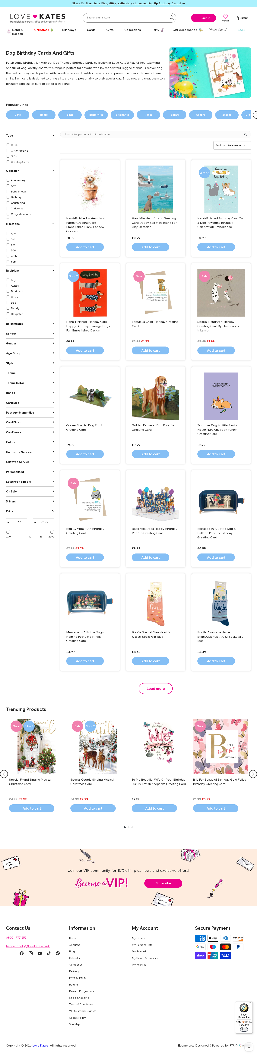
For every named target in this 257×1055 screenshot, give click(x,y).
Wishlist (225, 20)
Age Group (13, 353)
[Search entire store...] (172, 17)
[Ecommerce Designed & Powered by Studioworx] (240, 1045)
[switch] (244, 1029)
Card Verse (13, 432)
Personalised (15, 472)
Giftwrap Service (18, 462)
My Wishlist (139, 964)
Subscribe (163, 883)
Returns (73, 984)
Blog (72, 951)
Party (155, 30)
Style (9, 363)
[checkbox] (29, 145)
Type (9, 135)
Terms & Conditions (81, 1004)
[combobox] (129, 17)
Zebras (226, 114)
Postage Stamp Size (20, 412)
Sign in (205, 18)
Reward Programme (81, 991)
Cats (18, 114)
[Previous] (4, 774)
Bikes (70, 114)
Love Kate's (40, 1045)
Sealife (200, 114)
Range (10, 393)
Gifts (110, 30)
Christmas (41, 30)
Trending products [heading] (26, 709)
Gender (11, 343)
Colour (10, 442)
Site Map (74, 1024)
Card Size (12, 403)
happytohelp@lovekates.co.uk (28, 946)
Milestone (13, 224)
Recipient (12, 270)
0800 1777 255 (16, 937)
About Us (74, 945)
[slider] (8, 532)
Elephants (122, 114)
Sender (11, 333)
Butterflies (96, 114)
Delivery (74, 971)
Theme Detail (15, 383)
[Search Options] (247, 134)
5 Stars (11, 501)
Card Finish (13, 422)
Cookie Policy (77, 1017)
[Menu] (250, 1003)
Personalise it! (217, 29)
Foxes (148, 114)
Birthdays (69, 30)
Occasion (12, 171)
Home (73, 938)
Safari (175, 114)
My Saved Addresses (145, 958)
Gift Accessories (185, 30)
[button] (43, 30)
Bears (44, 114)
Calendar (74, 958)
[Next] (253, 774)
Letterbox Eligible (18, 481)
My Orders (138, 938)
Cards (91, 30)
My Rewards (139, 951)
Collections (132, 30)
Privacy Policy (78, 977)
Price (9, 511)
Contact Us (76, 964)
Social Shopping (79, 997)
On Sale (11, 491)
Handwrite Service (19, 452)
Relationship (15, 323)
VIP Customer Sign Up (82, 1011)
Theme (11, 373)
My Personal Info (142, 945)
